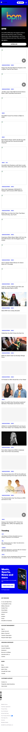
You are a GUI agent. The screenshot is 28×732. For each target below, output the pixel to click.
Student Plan (4, 608)
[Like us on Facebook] (1, 692)
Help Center (4, 686)
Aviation (3, 616)
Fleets (2, 618)
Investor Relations (5, 648)
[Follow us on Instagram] (1, 694)
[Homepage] (5, 3)
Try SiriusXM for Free (6, 604)
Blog (2, 665)
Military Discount (5, 606)
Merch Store (4, 669)
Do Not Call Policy (5, 713)
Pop (7, 162)
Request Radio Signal (6, 637)
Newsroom (3, 650)
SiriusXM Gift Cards (5, 671)
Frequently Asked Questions (8, 684)
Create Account (5, 631)
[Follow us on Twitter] (1, 696)
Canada (3, 673)
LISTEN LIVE (14, 44)
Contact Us (4, 682)
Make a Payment (5, 633)
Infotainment (4, 612)
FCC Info (3, 720)
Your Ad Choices (4, 711)
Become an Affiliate (6, 652)
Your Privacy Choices (5, 715)
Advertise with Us (5, 654)
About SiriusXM (5, 646)
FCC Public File (4, 718)
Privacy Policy (4, 709)
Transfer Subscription (6, 635)
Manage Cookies (4, 722)
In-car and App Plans (6, 601)
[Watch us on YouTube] (1, 698)
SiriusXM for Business (6, 620)
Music (12, 65)
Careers (3, 656)
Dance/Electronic (6, 65)
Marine (3, 614)
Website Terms (4, 704)
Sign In (3, 629)
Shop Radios (4, 610)
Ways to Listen (4, 667)
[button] (26, 3)
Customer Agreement (5, 706)
